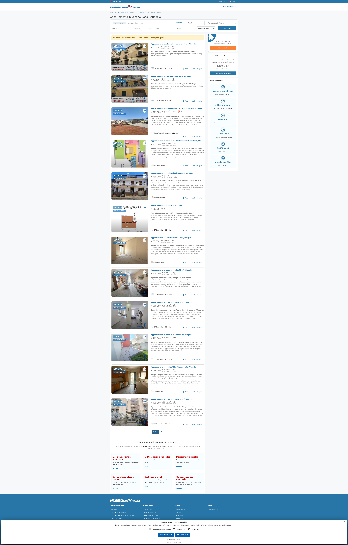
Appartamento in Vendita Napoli (126, 12)
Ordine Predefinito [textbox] (204, 28)
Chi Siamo (114, 509)
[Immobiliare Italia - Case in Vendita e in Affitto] (125, 6)
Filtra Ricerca (227, 28)
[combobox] (142, 12)
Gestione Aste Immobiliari (150, 515)
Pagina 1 (156, 432)
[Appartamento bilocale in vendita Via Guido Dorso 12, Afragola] (129, 121)
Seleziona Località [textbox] (156, 12)
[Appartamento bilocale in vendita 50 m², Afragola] (129, 250)
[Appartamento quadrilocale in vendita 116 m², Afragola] (129, 57)
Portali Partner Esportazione (151, 518)
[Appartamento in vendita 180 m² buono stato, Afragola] (129, 380)
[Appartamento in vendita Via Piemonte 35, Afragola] (129, 186)
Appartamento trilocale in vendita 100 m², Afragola (171, 302)
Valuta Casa (179, 518)
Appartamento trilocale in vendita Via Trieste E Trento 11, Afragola (178, 141)
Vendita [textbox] (190, 23)
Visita (186, 69)
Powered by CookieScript (174, 542)
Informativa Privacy (116, 518)
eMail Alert (179, 512)
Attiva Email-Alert (223, 48)
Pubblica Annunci (230, 7)
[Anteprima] (178, 69)
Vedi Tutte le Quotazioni (223, 73)
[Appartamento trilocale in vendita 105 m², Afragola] (129, 412)
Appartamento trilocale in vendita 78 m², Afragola (171, 270)
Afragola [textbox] (142, 12)
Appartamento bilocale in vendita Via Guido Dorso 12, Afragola (176, 108)
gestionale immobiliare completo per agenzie (152, 446)
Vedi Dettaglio (197, 69)
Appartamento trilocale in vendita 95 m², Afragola (171, 335)
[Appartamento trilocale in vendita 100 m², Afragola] (129, 315)
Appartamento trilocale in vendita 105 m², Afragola (171, 399)
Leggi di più (230, 525)
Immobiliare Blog (213, 509)
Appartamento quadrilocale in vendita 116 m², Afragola (173, 44)
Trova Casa (179, 515)
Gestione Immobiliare (149, 512)
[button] (150, 529)
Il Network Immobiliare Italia (118, 512)
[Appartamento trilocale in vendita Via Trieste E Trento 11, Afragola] (129, 154)
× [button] (344, 522)
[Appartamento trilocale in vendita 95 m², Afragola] (129, 347)
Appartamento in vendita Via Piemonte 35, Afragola (172, 173)
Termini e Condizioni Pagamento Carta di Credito (124, 515)
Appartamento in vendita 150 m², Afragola (168, 205)
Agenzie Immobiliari (181, 509)
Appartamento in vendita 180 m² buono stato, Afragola (173, 367)
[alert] (174, 532)
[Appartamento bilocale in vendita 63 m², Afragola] (129, 89)
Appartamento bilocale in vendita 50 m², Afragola (171, 238)
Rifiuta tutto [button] (182, 534)
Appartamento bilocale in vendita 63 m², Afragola (171, 76)
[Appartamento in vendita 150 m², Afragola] (129, 218)
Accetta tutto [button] (166, 534)
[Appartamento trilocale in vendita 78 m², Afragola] (129, 283)
